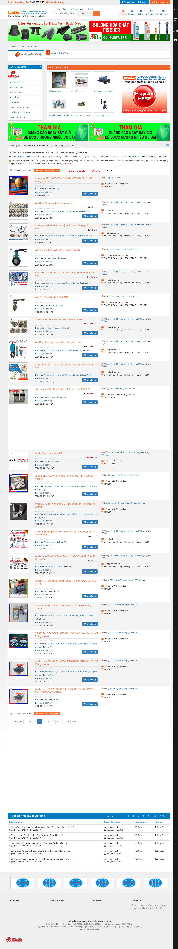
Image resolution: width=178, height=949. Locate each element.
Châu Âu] (88, 236)
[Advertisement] (89, 428)
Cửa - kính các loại (17, 117)
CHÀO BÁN (57, 900)
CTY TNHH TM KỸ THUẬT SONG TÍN (121, 249)
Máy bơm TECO (55, 91)
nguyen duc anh (111, 827)
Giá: (90, 207)
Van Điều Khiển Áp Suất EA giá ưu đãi (54, 203)
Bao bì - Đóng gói (16, 82)
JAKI (46, 306)
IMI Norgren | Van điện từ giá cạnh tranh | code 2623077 (62, 389)
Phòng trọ (71, 934)
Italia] (57, 462)
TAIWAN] (63, 258)
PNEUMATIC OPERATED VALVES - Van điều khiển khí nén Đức (65, 274)
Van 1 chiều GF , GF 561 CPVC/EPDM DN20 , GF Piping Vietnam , (63, 607)
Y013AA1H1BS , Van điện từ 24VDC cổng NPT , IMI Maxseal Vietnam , (65, 505)
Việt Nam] (62, 397)
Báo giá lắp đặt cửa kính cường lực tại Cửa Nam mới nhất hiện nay (40, 851)
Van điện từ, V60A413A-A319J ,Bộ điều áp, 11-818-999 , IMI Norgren (64, 477)
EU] (57, 189)
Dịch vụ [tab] (91, 9)
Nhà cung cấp (151, 14)
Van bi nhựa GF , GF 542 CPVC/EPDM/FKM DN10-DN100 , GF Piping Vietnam (66, 663)
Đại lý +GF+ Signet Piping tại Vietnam (120, 605)
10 (67, 721)
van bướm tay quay (101, 116)
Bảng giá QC (175, 30)
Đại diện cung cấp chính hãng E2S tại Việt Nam (125, 503)
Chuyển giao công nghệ (19, 112)
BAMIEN (15, 900)
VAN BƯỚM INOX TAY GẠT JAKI (51, 297)
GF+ (45, 189)
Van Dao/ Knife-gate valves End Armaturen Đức (58, 342)
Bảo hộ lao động (16, 87)
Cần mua (132, 14)
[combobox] (92, 13)
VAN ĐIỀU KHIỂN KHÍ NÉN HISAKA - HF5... (59, 116)
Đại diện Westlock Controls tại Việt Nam (121, 475)
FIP (45, 462)
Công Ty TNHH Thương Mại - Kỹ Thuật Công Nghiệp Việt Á (126, 203)
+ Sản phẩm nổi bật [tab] (31, 54)
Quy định (175, 19)
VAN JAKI (47, 258)
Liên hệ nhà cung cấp (48, 170)
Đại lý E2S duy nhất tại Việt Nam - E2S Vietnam (125, 580)
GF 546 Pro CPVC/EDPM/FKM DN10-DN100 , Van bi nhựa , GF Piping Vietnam (66, 635)
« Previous (17, 721)
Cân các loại (14, 102)
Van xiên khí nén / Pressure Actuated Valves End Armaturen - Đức (65, 366)
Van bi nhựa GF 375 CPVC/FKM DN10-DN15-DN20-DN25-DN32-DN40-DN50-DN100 (64, 690)
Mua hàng (91, 193)
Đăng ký (143, 2)
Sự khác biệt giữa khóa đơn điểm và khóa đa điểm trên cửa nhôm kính (41, 859)
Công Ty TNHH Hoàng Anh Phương (120, 388)
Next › (74, 721)
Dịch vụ (141, 14)
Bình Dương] (47, 401)
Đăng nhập (129, 2)
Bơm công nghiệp (17, 92)
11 (54, 145)
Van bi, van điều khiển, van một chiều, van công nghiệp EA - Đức (64, 227)
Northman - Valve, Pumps (103, 91)
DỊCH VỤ (137, 900)
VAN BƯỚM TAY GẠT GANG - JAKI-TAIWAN (57, 250)
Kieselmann (48, 328)
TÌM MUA (96, 900)
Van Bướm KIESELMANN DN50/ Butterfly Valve (59, 320)
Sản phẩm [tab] (61, 9)
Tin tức (175, 9)
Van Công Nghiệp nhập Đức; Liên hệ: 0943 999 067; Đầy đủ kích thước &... (64, 533)
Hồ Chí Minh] (47, 192)
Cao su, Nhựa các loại (19, 107)
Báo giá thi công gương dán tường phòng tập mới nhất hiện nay (38, 843)
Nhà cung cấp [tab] (77, 9)
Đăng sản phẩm (161, 2)
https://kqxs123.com (103, 934)
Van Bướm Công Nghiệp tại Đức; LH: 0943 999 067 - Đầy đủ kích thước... (65, 558)
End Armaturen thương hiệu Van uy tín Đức (60, 236)
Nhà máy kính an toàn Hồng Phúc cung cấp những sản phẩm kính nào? (42, 827)
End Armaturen (49, 542)
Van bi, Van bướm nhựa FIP (49, 453)
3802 (20, 145)
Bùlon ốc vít (14, 97)
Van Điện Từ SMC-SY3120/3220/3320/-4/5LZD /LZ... (81, 91)
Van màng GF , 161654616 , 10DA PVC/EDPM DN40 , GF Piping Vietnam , (63, 180)
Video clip (163, 14)
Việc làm (123, 14)
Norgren (47, 397)
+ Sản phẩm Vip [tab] (59, 53)
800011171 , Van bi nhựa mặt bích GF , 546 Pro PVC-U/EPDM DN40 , (65, 582)
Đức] (89, 211)
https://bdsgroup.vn (85, 934)
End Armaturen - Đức (52, 567)
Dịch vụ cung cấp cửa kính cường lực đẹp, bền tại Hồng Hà (36, 835)
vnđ (95, 207)
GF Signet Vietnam (112, 178)
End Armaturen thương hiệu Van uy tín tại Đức (61, 211)
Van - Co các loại (29, 46)
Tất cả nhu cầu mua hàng (28, 815)
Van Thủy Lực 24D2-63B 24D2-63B (80, 116)
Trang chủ (14, 46)
